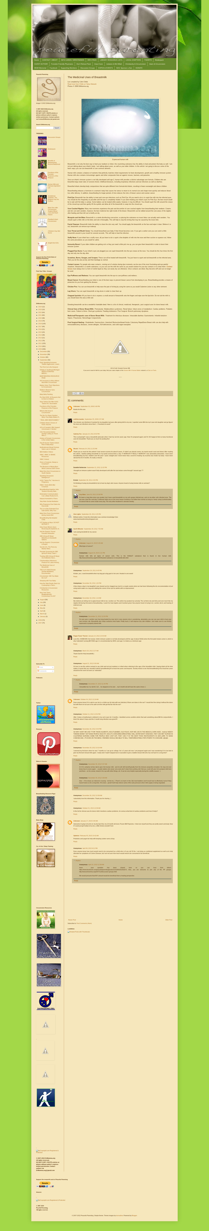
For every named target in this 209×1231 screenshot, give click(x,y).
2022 (40, 312)
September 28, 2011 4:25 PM (91, 514)
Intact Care (98, 64)
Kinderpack (159, 60)
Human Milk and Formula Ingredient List (54, 186)
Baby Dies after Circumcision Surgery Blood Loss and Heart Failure (53, 211)
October (43, 357)
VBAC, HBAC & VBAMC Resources (48, 455)
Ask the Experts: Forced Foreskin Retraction (47, 532)
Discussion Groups (87, 68)
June (42, 605)
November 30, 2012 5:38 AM (97, 778)
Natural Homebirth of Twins (49, 498)
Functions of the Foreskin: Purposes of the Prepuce (53, 175)
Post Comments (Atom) (84, 923)
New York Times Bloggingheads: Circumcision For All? (48, 594)
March (42, 614)
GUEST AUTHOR (41, 64)
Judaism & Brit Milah (114, 64)
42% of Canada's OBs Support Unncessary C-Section (50, 428)
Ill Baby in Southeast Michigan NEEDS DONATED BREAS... (50, 371)
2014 (40, 335)
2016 (40, 329)
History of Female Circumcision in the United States (50, 439)
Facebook (53, 68)
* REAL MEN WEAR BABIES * (50, 420)
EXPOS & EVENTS (105, 68)
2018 (40, 323)
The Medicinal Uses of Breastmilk (47, 566)
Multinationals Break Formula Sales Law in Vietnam (49, 448)
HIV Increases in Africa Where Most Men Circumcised (49, 381)
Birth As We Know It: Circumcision (46, 411)
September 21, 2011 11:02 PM (97, 467)
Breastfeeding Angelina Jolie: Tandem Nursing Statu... (49, 490)
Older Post (168, 920)
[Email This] (73, 393)
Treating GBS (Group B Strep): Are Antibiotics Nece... (50, 557)
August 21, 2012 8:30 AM (90, 663)
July (41, 602)
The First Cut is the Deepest (49, 367)
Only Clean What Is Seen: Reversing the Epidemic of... (50, 528)
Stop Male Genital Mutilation (49, 501)
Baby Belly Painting (46, 394)
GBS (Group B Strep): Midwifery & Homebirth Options (48, 538)
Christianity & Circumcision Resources (48, 589)
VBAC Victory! (44, 459)
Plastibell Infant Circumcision (53, 220)
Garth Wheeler (78, 529)
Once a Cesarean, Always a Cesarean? (49, 463)
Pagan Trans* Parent (80, 636)
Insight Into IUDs (53, 243)
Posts (41, 667)
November (43, 354)
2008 (40, 620)
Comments (42, 671)
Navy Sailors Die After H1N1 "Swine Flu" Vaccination (49, 402)
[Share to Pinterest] (83, 393)
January (43, 616)
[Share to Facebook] (80, 393)
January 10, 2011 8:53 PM (91, 434)
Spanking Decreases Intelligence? (47, 476)
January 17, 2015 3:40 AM (89, 821)
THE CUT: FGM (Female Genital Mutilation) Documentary (48, 571)
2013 (40, 338)
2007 (40, 623)
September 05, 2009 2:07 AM (94, 419)
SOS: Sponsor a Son (124, 68)
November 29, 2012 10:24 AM (92, 748)
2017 (40, 326)
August (42, 599)
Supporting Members (69, 68)
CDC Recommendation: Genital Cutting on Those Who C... (49, 433)
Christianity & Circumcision (135, 64)
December (43, 351)
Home (36, 60)
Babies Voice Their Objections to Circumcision (50, 386)
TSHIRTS (148, 60)
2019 (40, 321)
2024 (40, 307)
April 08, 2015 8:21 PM (89, 848)
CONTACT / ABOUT (50, 60)
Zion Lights (77, 514)
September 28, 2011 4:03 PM (88, 480)
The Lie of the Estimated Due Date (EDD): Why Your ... (49, 509)
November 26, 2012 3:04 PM (91, 729)
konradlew (119, 1215)
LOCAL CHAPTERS (133, 60)
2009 (40, 349)
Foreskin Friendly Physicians (62, 64)
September (44, 360)
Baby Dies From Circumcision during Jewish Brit (49, 514)
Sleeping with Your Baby (48, 581)
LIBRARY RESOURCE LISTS (111, 60)
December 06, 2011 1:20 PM (91, 583)
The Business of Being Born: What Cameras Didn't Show (50, 467)
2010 (40, 346)
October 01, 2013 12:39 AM (91, 808)
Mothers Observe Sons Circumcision (47, 390)
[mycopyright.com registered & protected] (48, 1152)
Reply (75, 412)
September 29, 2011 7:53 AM (93, 529)
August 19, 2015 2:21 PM (96, 553)
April (41, 611)
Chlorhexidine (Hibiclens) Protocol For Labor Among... (50, 561)
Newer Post (72, 920)
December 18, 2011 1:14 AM (91, 598)
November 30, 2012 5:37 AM (97, 764)
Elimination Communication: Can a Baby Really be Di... (49, 495)
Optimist (76, 836)
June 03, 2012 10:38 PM (94, 494)
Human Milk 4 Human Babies (132, 370)
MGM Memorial (40, 68)
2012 (40, 341)
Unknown (76, 406)
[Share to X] (78, 393)
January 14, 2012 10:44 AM (97, 636)
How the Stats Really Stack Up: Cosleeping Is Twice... (50, 584)
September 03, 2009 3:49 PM (90, 406)
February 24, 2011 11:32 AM (88, 449)
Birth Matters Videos (46, 452)
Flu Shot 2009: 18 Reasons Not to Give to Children (50, 398)
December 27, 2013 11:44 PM (98, 684)
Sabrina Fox (77, 434)
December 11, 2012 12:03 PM (98, 616)
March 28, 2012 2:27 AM (90, 651)
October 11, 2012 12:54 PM (91, 714)
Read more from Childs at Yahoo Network (82, 84)
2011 (40, 343)
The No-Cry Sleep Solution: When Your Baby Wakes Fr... (50, 416)
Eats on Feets (152, 370)
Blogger (134, 1215)
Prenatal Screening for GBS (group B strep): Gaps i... (49, 552)
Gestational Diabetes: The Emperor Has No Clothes (53, 198)
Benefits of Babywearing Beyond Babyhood (54, 162)
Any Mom (82, 494)
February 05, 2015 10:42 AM (89, 836)
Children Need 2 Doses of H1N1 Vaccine (48, 423)
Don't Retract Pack (84, 64)
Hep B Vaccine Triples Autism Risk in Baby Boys (49, 443)
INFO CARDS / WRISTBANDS (72, 60)
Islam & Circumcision (157, 64)
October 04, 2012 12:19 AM (89, 699)
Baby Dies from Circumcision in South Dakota (50, 472)
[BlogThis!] (76, 393)
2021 (40, 315)
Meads (75, 449)
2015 (40, 332)
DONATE (139, 68)
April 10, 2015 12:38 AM (96, 864)
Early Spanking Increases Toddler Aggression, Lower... (50, 363)
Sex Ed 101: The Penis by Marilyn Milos (48, 548)
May (41, 608)
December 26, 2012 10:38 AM (92, 795)
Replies (78, 490)
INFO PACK (92, 60)
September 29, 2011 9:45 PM (92, 570)
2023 (40, 309)
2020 (40, 318)
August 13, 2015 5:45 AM (94, 543)
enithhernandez (78, 419)
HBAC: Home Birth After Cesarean (47, 486)
